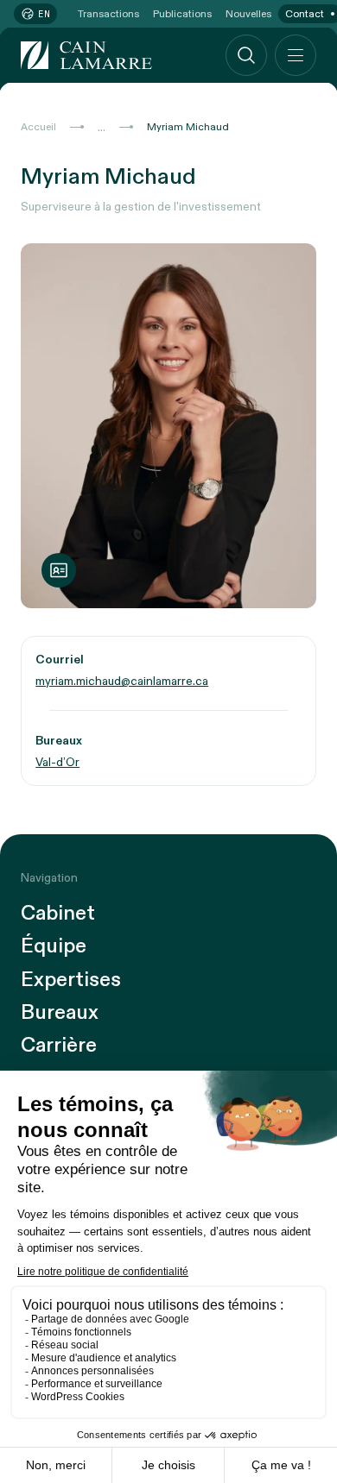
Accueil (38, 127)
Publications (182, 14)
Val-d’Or (57, 762)
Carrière (59, 1046)
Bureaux (60, 1013)
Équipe (53, 946)
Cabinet (58, 914)
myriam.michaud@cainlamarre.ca (121, 681)
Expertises (71, 980)
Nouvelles (248, 14)
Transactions (108, 14)
